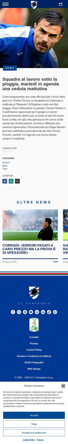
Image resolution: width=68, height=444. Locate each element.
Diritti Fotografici (34, 362)
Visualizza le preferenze (34, 432)
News (4, 166)
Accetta (34, 415)
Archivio (6, 162)
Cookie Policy (29, 440)
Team (4, 169)
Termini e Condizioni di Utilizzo (34, 356)
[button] (63, 385)
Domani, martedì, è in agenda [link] (19, 134)
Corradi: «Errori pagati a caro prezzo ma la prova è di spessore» (29, 249)
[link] (19, 134)
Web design (34, 368)
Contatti (34, 337)
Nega (34, 424)
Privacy (40, 440)
